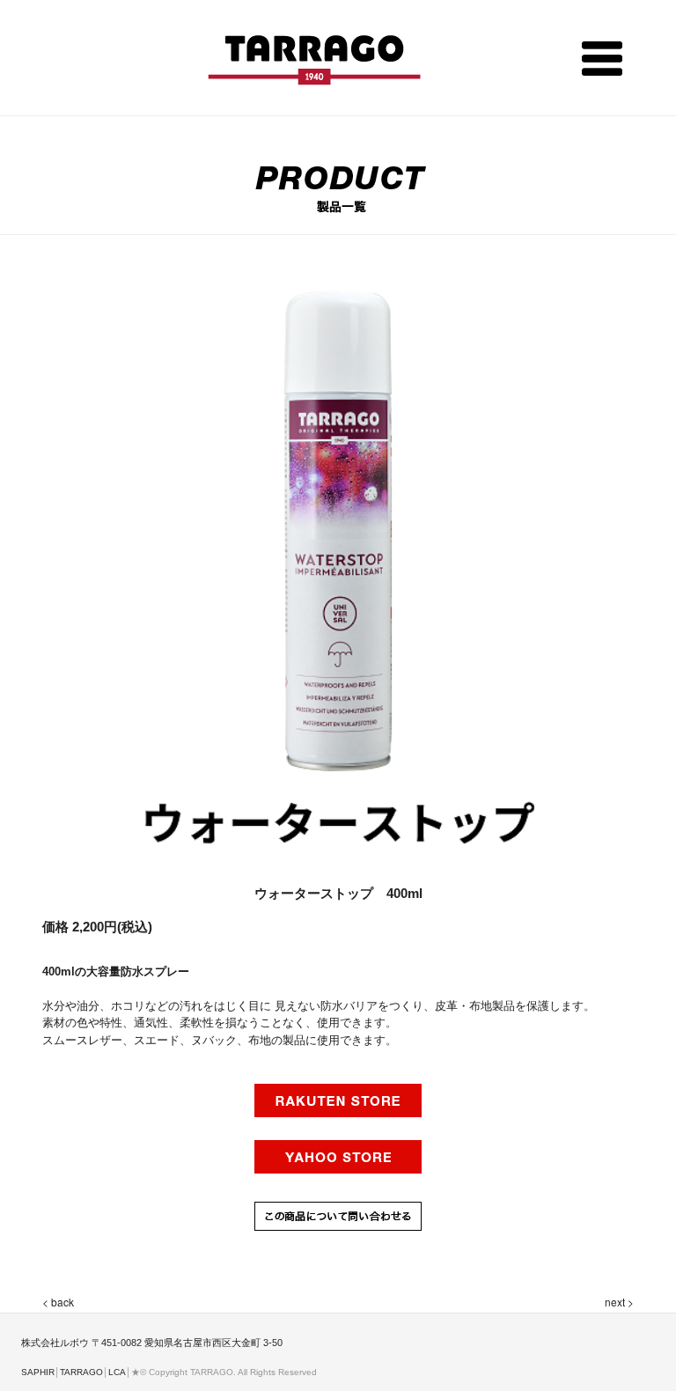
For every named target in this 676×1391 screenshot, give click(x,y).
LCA (117, 1372)
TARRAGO (81, 1372)
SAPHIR (38, 1372)
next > (619, 1301)
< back (58, 1301)
